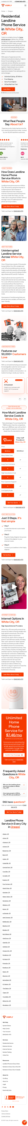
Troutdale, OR (7, 997)
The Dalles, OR (7, 988)
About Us (5, 1081)
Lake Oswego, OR (7, 917)
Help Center (6, 1028)
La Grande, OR (7, 913)
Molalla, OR (6, 930)
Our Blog (5, 1078)
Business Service (7, 1046)
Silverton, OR (6, 976)
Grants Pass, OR (7, 888)
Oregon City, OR (7, 951)
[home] (6, 5)
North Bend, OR (7, 934)
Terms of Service (5, 1113)
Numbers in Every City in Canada (11, 1070)
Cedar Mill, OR (7, 863)
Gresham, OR (6, 892)
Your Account (6, 1031)
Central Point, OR (7, 867)
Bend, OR (5, 855)
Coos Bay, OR (6, 871)
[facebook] (2, 1107)
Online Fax (6, 1055)
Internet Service (7, 1049)
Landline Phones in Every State (11, 1064)
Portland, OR (6, 959)
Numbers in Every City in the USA (12, 1067)
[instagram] (5, 1107)
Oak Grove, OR (7, 938)
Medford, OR (6, 926)
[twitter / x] (8, 1107)
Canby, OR (5, 859)
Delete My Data (7, 1090)
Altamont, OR (6, 842)
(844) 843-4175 (18, 211)
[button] (25, 5)
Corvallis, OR (6, 876)
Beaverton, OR (7, 851)
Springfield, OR (7, 980)
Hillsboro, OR (6, 905)
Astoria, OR (6, 846)
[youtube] (13, 1107)
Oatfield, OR (6, 947)
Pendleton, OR (7, 955)
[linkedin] (10, 1107)
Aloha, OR (5, 838)
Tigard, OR (6, 992)
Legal (4, 1084)
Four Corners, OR (7, 884)
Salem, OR (5, 972)
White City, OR (7, 1001)
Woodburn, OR (7, 1005)
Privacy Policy (4, 1111)
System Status (7, 1025)
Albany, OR (6, 834)
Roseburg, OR (6, 967)
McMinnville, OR (7, 922)
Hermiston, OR (7, 901)
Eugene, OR (6, 880)
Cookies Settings (5, 1116)
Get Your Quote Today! (14, 812)
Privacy (5, 1087)
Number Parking (7, 1052)
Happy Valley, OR (7, 897)
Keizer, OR (5, 909)
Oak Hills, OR (6, 942)
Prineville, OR (6, 963)
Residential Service (8, 1043)
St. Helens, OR (7, 984)
